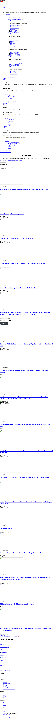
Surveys (12, 61)
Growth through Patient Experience (12, 214)
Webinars (11, 160)
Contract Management (14, 28)
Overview (7, 94)
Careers (4, 686)
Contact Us (5, 711)
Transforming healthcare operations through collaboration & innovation (24, 189)
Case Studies (6, 160)
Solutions (4, 6)
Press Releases (6, 685)
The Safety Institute (7, 687)
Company (5, 78)
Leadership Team (6, 683)
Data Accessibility (14, 74)
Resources (5, 103)
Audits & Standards (14, 53)
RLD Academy (6, 703)
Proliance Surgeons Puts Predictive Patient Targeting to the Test (21, 553)
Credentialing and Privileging (16, 25)
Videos (20, 160)
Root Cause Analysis (14, 40)
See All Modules (6, 677)
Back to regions (7, 670)
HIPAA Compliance (6, 528)
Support (1, 150)
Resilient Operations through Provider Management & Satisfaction (22, 263)
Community (5, 126)
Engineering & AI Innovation (9, 689)
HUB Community (6, 702)
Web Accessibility (6, 717)
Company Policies (6, 714)
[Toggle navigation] (0, 4)
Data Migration (13, 71)
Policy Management (14, 52)
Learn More (3, 323)
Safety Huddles (13, 44)
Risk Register (13, 43)
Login (4, 150)
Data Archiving (13, 72)
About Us (5, 682)
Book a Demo (9, 150)
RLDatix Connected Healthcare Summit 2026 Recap (17, 604)
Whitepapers (16, 160)
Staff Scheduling (13, 30)
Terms (4, 715)
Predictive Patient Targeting (16, 63)
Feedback (12, 41)
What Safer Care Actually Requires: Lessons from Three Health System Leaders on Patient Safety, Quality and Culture (24, 397)
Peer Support (13, 31)
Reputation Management (15, 64)
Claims (11, 42)
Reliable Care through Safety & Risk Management (17, 238)
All (1, 160)
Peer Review (13, 29)
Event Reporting (13, 39)
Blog (3, 160)
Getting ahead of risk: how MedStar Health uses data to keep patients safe (24, 477)
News (4, 684)
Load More (2, 635)
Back (4, 7)
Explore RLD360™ (7, 14)
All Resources (5, 694)
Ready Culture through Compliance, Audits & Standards (19, 288)
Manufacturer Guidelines (15, 54)
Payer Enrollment (13, 26)
